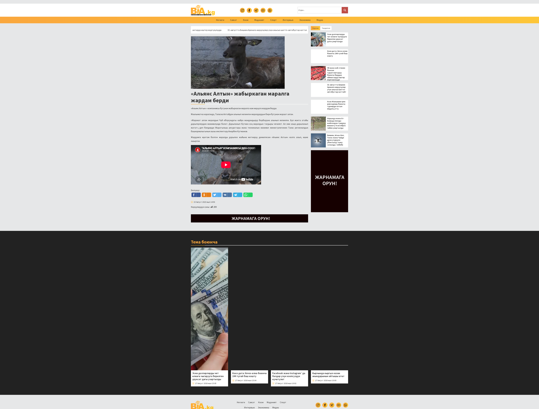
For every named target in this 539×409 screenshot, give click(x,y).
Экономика (304, 20)
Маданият (259, 20)
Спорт (273, 20)
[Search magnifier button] (345, 10)
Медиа (320, 20)
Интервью (288, 20)
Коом (245, 20)
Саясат (233, 20)
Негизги (220, 20)
